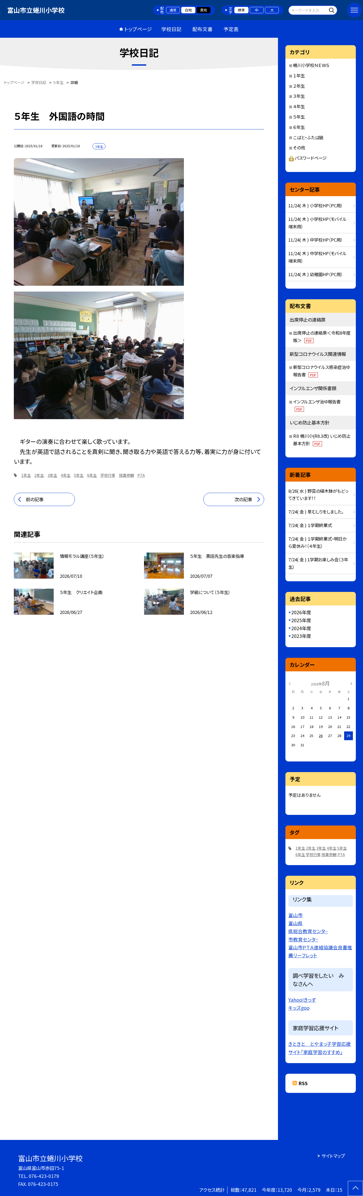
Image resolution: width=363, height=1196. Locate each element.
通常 (173, 9)
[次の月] (351, 682)
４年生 (299, 106)
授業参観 (126, 475)
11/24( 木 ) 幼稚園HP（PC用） (315, 274)
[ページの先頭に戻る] (355, 1188)
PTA (141, 475)
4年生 (65, 475)
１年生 (299, 75)
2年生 (39, 475)
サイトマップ (333, 1155)
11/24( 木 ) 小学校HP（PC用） (315, 205)
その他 (299, 147)
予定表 (231, 28)
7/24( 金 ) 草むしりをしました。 (316, 511)
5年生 (78, 475)
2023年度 (301, 636)
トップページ (138, 28)
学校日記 (171, 28)
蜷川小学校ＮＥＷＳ (311, 65)
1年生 (26, 475)
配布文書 (202, 28)
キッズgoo (299, 1007)
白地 (188, 9)
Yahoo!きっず (302, 999)
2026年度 (301, 612)
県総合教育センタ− (308, 931)
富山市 (295, 915)
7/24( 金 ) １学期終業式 (310, 525)
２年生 (299, 86)
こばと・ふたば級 (308, 137)
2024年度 (301, 628)
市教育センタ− (303, 939)
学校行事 (107, 475)
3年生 (52, 475)
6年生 (92, 475)
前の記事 (35, 499)
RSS (303, 1083)
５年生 (299, 116)
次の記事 (243, 499)
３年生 (299, 96)
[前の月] (289, 682)
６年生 (299, 127)
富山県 (295, 923)
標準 (241, 9)
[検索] (332, 10)
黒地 (203, 9)
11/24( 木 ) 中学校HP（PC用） (315, 240)
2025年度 (301, 620)
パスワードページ (311, 158)
